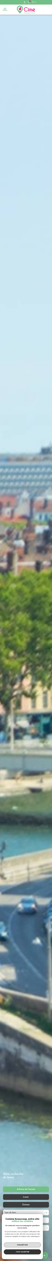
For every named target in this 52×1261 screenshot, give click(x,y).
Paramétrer (22, 1245)
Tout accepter (22, 1252)
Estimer (26, 1205)
